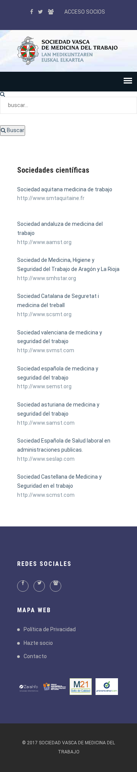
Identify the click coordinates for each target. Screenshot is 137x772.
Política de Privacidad (50, 629)
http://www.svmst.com (45, 350)
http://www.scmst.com (46, 495)
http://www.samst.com (46, 423)
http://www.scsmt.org (44, 314)
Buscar (15, 130)
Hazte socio (38, 643)
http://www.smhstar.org (46, 278)
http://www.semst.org (44, 386)
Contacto (35, 656)
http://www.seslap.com (46, 459)
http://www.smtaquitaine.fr (50, 198)
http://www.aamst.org (44, 242)
